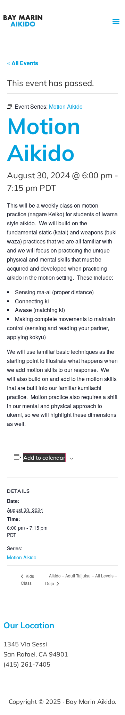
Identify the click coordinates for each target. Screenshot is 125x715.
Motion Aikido (21, 557)
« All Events (22, 63)
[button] (116, 21)
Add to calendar (44, 457)
